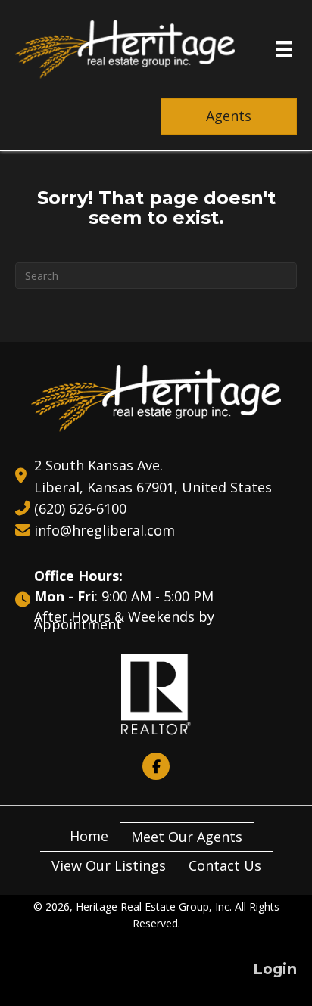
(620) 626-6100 (80, 508)
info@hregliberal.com (104, 530)
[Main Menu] (284, 49)
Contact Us (225, 865)
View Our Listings (108, 865)
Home (89, 836)
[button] (156, 766)
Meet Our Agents (186, 836)
